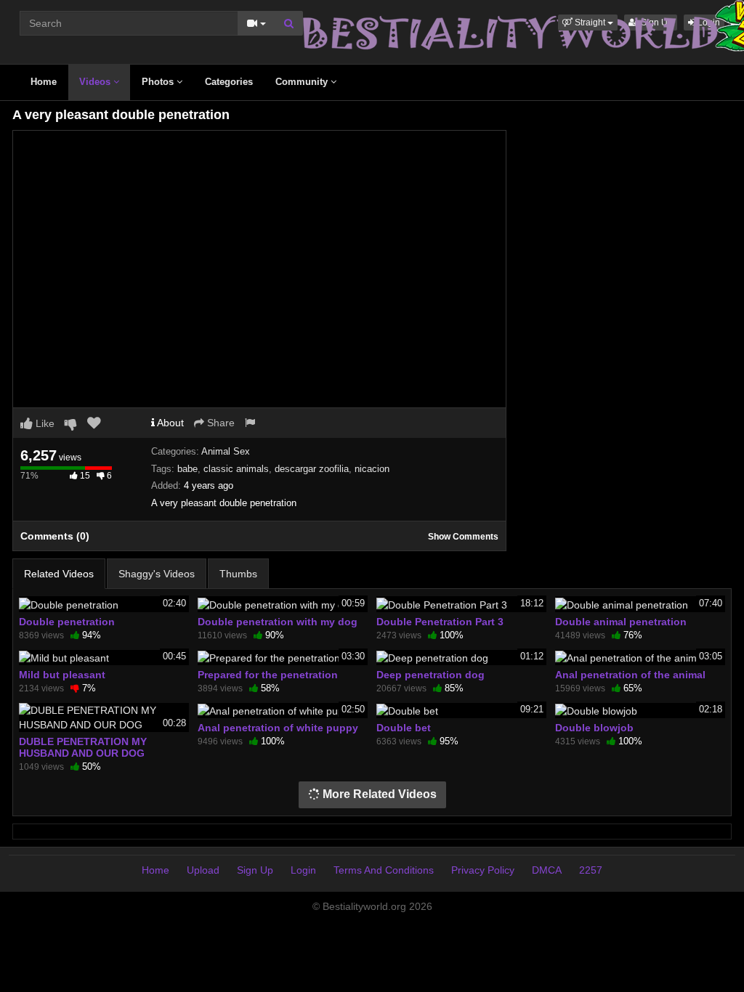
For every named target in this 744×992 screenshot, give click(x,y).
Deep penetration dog (430, 674)
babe (187, 468)
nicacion (372, 468)
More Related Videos (378, 794)
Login (303, 870)
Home (44, 81)
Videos (96, 81)
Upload (203, 870)
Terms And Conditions (383, 870)
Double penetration (67, 621)
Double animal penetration (621, 621)
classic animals (236, 468)
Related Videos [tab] (59, 574)
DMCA (547, 870)
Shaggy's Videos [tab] (156, 574)
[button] (588, 23)
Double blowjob (594, 727)
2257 (590, 870)
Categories (229, 81)
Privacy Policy (482, 870)
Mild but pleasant (62, 674)
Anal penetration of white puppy (278, 727)
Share (219, 422)
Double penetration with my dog (277, 621)
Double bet (403, 727)
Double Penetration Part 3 (440, 621)
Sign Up (255, 870)
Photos (159, 81)
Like (43, 423)
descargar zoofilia (312, 468)
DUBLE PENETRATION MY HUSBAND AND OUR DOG (83, 747)
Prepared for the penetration (268, 674)
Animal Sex (225, 451)
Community (303, 81)
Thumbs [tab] (238, 574)
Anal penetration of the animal (630, 674)
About (169, 422)
